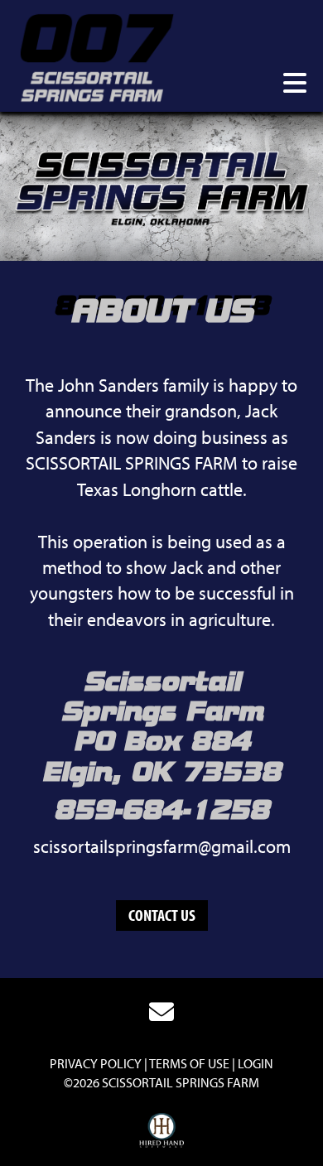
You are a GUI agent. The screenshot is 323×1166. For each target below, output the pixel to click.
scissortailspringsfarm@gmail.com (162, 846)
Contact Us (161, 914)
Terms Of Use (189, 1063)
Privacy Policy (96, 1063)
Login (255, 1063)
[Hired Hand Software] (162, 1131)
